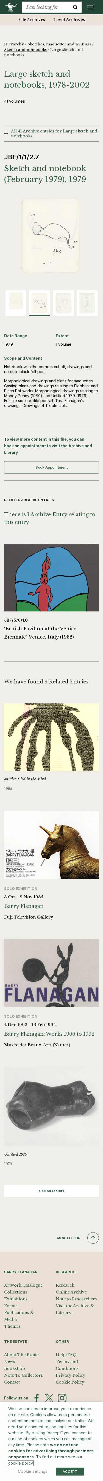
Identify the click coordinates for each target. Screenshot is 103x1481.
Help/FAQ (66, 1354)
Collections (15, 1292)
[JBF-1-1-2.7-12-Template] (51, 235)
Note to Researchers (76, 1299)
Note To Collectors (23, 1375)
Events (11, 1305)
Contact (12, 1382)
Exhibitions (15, 1299)
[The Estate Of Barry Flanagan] (13, 7)
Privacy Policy (70, 1375)
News (9, 1361)
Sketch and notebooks (25, 49)
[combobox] (45, 7)
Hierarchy (14, 44)
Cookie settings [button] (33, 1471)
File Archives (31, 19)
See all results (51, 1191)
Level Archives (69, 19)
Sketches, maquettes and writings (59, 44)
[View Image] (16, 301)
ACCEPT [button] (70, 1471)
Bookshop (14, 1368)
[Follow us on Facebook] (36, 1398)
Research (65, 1285)
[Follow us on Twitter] (49, 1398)
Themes (12, 1326)
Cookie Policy (70, 1382)
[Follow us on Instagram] (62, 1398)
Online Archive (71, 1292)
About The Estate (21, 1354)
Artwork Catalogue (23, 1285)
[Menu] (90, 7)
